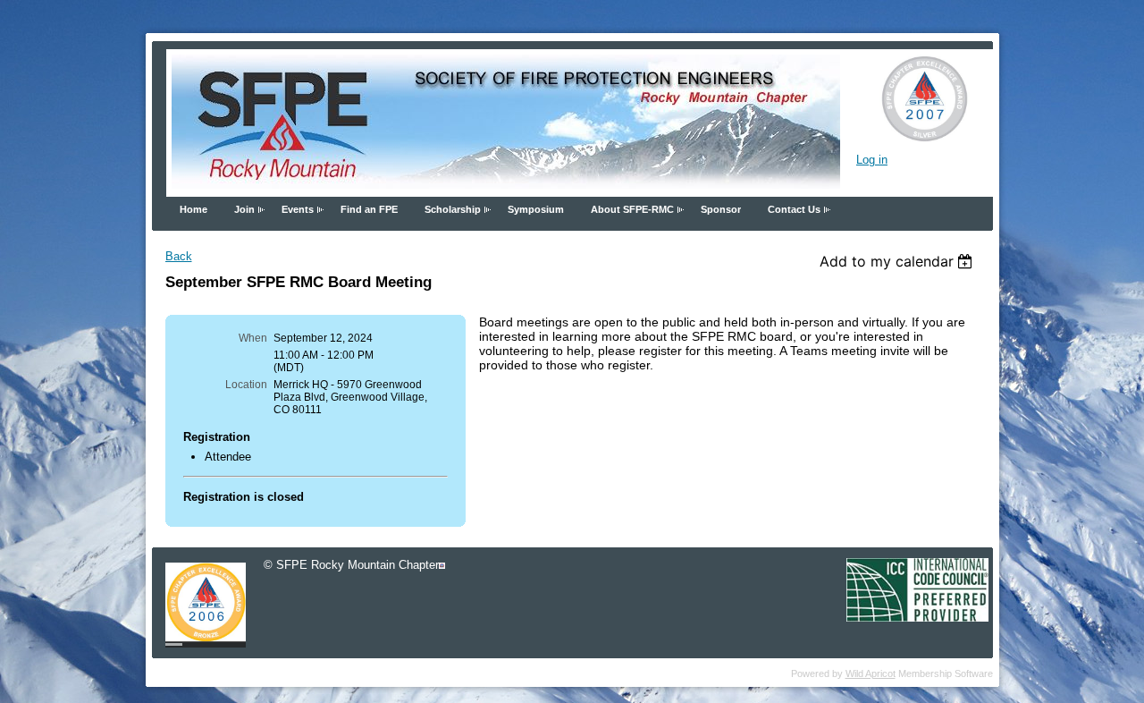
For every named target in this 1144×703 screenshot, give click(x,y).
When (253, 338)
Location (246, 384)
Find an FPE (369, 209)
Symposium (536, 209)
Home (193, 209)
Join (244, 209)
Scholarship (453, 209)
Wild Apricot (870, 673)
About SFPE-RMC (632, 209)
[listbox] (899, 261)
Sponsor (721, 209)
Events (298, 209)
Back (178, 256)
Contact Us (794, 209)
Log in (871, 159)
